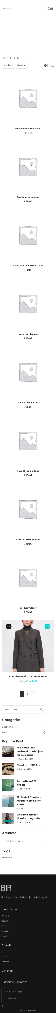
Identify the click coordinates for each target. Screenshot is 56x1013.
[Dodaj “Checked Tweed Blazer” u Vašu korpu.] (35, 512)
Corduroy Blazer (28, 607)
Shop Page (28, 42)
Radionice (7, 857)
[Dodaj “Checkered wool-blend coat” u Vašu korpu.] (35, 238)
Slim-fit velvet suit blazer (28, 128)
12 (14, 58)
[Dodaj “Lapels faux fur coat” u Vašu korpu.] (35, 306)
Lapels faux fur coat (28, 334)
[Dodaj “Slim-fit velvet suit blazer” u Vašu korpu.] (35, 101)
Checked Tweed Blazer (28, 539)
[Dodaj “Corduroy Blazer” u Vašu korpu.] (35, 580)
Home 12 (18, 42)
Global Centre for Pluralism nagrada (28, 816)
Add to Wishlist (21, 101)
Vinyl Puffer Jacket (28, 402)
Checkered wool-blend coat (28, 265)
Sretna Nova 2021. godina (27, 783)
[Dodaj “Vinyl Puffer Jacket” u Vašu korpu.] (35, 375)
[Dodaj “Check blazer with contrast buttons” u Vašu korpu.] (35, 649)
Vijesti (5, 732)
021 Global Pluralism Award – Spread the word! (29, 800)
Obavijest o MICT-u (28, 765)
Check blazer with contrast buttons (28, 676)
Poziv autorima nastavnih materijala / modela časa (31, 751)
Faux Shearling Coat (28, 471)
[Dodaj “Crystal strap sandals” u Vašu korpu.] (35, 169)
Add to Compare (28, 101)
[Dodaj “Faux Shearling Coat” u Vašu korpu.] (35, 443)
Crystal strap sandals (28, 197)
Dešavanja (7, 726)
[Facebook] (2, 1006)
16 (18, 58)
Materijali (7, 971)
